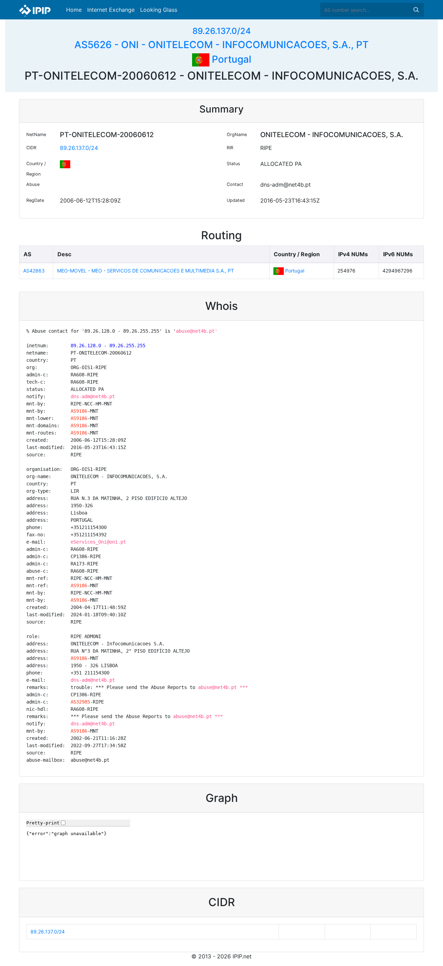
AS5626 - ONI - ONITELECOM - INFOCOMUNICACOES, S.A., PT (221, 45)
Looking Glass (158, 9)
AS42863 (34, 271)
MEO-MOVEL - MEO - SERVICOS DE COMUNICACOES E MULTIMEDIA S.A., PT (145, 271)
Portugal (230, 59)
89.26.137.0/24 (221, 31)
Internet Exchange (111, 9)
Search (416, 10)
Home (74, 9)
